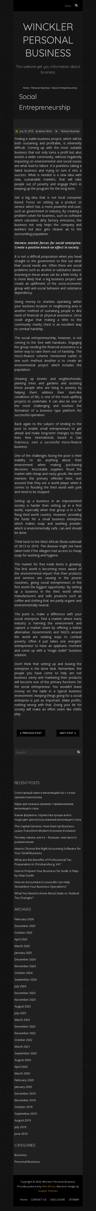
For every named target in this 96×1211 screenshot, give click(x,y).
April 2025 (21, 939)
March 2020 (22, 1073)
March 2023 (22, 1020)
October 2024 (23, 973)
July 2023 (20, 1013)
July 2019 (20, 1127)
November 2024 (25, 966)
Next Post (66, 733)
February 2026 (24, 919)
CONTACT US (38, 1199)
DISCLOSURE (57, 1199)
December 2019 (25, 1093)
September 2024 (26, 979)
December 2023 (25, 993)
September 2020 (26, 1053)
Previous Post (32, 733)
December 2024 (25, 959)
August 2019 (23, 1120)
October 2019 (23, 1107)
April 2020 (21, 1067)
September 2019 (26, 1114)
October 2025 (23, 933)
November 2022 (25, 1033)
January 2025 (23, 953)
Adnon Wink (45, 131)
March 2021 (22, 1047)
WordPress (48, 1186)
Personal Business (40, 87)
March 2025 (22, 946)
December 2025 (25, 926)
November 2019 (25, 1100)
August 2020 (23, 1060)
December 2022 (25, 1026)
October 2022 (23, 1040)
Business (21, 1155)
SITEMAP (74, 1199)
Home (26, 87)
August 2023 (23, 1006)
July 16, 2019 (26, 131)
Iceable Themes (47, 1190)
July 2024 (20, 986)
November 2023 (25, 1000)
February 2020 (24, 1080)
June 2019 (21, 1134)
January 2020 (23, 1087)
